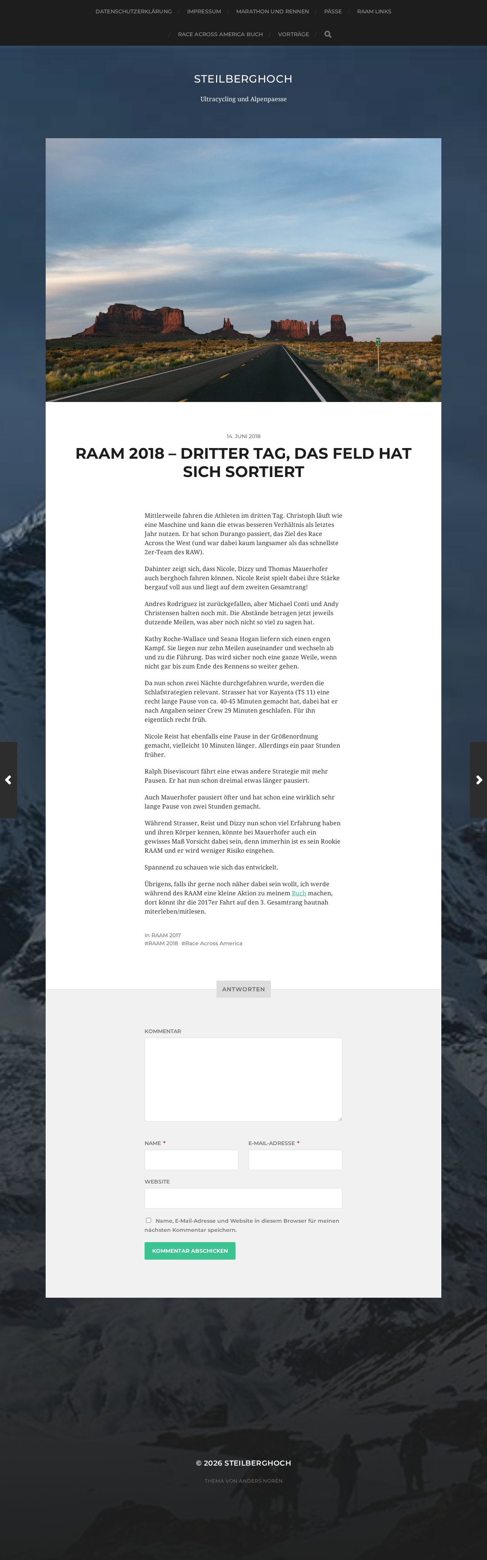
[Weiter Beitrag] (478, 780)
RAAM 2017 (166, 935)
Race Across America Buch (220, 34)
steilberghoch (243, 78)
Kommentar (163, 1031)
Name (155, 1143)
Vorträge (293, 34)
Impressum (204, 11)
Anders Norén (261, 1481)
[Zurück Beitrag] (8, 780)
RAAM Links (374, 11)
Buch (299, 893)
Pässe (333, 11)
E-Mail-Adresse (273, 1143)
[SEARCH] (328, 34)
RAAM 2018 (163, 943)
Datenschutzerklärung (133, 11)
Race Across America (213, 943)
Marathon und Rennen (272, 11)
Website (157, 1181)
